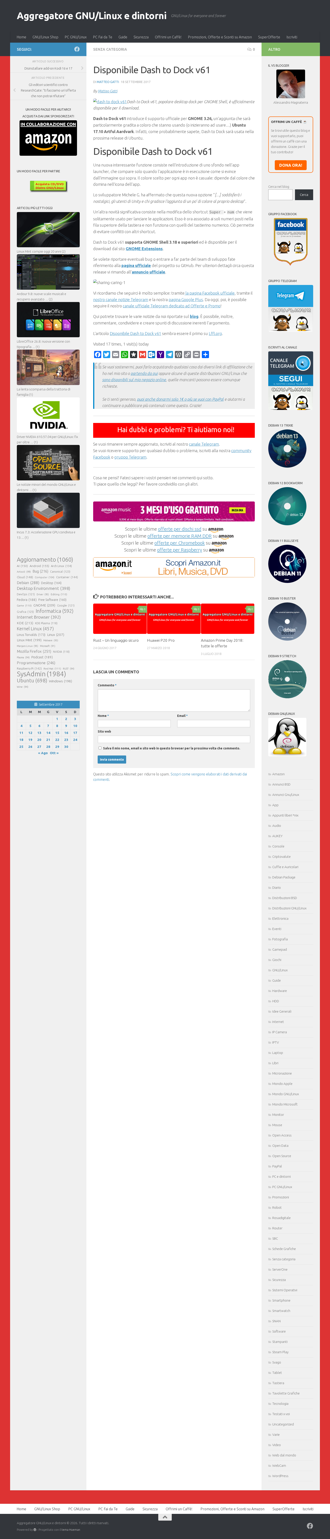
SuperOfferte (269, 37)
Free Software (52, 600)
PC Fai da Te (102, 37)
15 (57, 733)
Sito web (104, 731)
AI (22, 566)
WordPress (280, 1476)
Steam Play (280, 1352)
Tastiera (278, 1383)
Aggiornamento (45, 559)
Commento (107, 685)
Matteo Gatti (108, 82)
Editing (59, 594)
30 (66, 747)
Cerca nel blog (278, 186)
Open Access (282, 1135)
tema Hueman (71, 1529)
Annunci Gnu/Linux (285, 795)
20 (39, 740)
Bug (40, 571)
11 (21, 733)
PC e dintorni (281, 1176)
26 (30, 747)
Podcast (42, 657)
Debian (28, 582)
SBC (275, 1238)
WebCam (279, 1465)
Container (67, 577)
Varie (276, 1434)
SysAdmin (41, 674)
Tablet (277, 1373)
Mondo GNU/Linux (285, 1094)
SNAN (276, 1321)
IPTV (275, 1042)
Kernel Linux (35, 628)
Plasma (23, 657)
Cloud (25, 577)
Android (39, 566)
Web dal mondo (284, 1455)
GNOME (44, 605)
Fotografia (280, 939)
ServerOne (280, 1269)
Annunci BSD (281, 784)
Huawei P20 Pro (161, 640)
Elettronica (280, 918)
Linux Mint (29, 640)
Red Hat (52, 668)
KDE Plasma (46, 623)
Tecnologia (280, 1403)
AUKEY (277, 836)
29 (57, 747)
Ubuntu (32, 680)
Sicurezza (141, 37)
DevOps (26, 594)
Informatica (54, 611)
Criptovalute (281, 856)
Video (276, 1445)
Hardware (279, 991)
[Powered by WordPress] (34, 1529)
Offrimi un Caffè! (168, 37)
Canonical (60, 571)
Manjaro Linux (27, 646)
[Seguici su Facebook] (77, 49)
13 (39, 733)
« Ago (43, 753)
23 (66, 740)
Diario (276, 887)
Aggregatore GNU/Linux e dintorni (91, 15)
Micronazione (282, 1073)
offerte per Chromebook (179, 542)
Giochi (276, 960)
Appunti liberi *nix (285, 815)
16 (66, 733)
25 (21, 747)
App (275, 805)
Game (24, 605)
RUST (68, 668)
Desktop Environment (43, 588)
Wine (22, 686)
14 (48, 733)
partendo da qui (144, 373)
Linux (55, 635)
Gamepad (279, 949)
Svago (276, 1362)
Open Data (280, 1145)
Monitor (278, 1114)
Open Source (281, 1156)
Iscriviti (291, 37)
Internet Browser (39, 617)
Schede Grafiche (284, 1249)
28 (48, 747)
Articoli (24, 571)
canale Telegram (204, 444)
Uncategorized (283, 1424)
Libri (275, 1063)
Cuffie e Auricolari (285, 867)
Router (277, 1228)
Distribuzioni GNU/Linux (289, 908)
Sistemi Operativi (284, 1290)
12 (30, 733)
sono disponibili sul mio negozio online (134, 379)
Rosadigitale (281, 1218)
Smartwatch (281, 1311)
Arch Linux (61, 565)
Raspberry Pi (29, 668)
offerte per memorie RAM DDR (179, 536)
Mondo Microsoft (285, 1104)
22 (57, 740)
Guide (123, 37)
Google (66, 605)
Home (21, 37)
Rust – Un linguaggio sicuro (116, 640)
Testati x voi (281, 1414)
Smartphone (281, 1300)
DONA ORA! (290, 165)
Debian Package (283, 877)
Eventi (276, 929)
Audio (276, 826)
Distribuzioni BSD (284, 898)
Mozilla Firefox (34, 651)
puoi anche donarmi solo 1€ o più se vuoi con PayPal (180, 399)
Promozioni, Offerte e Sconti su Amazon (220, 37)
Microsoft (47, 646)
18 (21, 740)
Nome (103, 716)
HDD (275, 1001)
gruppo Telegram (130, 457)
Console (278, 846)
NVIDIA (61, 651)
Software (279, 1331)
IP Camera (279, 1032)
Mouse (277, 1125)
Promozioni (280, 1197)
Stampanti (280, 1342)
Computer (44, 577)
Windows (60, 681)
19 (30, 740)
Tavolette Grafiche (286, 1393)
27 (39, 747)
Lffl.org (215, 333)
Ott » (54, 753)
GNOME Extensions (144, 248)
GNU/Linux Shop (45, 37)
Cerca (304, 195)
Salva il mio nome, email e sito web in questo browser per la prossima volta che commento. (171, 748)
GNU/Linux (280, 970)
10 (75, 726)
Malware (50, 640)
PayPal (277, 1166)
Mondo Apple (282, 1084)
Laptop (277, 1053)
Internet (278, 1022)
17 (75, 733)
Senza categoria (110, 49)
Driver (43, 594)
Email (182, 716)
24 (75, 740)
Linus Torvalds (31, 635)
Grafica (25, 611)
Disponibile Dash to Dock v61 (135, 333)
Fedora (27, 600)
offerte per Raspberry (179, 549)
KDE (25, 623)
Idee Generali (281, 1011)
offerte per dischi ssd (179, 529)
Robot (277, 1207)
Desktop (51, 583)
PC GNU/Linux (76, 37)
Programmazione (36, 663)
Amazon (278, 774)
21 (48, 740)
